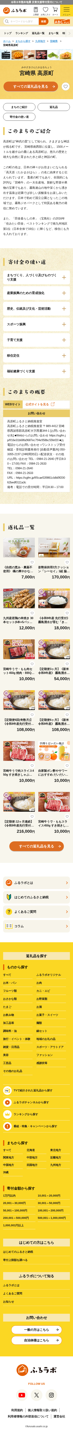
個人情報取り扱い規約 (42, 1410)
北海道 (31, 1150)
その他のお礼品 (12, 1071)
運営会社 (59, 1416)
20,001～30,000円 (14, 1203)
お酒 (39, 1006)
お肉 (39, 982)
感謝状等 (41, 1063)
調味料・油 (10, 1030)
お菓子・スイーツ (47, 1014)
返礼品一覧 (38, 33)
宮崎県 (54, 41)
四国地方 (32, 1164)
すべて (7, 974)
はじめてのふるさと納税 (18, 1251)
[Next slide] (69, 33)
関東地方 (8, 1157)
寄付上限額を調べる (15, 1260)
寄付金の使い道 (19, 116)
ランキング (21, 33)
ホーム (7, 41)
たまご (7, 1006)
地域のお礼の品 (45, 1038)
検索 (43, 21)
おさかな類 (10, 998)
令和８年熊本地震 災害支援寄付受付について (36, 2)
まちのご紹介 (19, 107)
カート (55, 14)
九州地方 (40, 41)
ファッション (44, 1055)
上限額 (36, 14)
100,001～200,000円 (50, 1210)
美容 (6, 1055)
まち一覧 (53, 33)
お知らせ (8, 1301)
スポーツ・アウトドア (50, 1046)
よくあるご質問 (12, 1293)
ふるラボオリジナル (48, 974)
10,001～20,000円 (49, 1195)
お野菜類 (41, 998)
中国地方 (8, 1164)
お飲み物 (8, 1014)
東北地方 (55, 1150)
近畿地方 (55, 1157)
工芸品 (7, 1063)
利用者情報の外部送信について (28, 1416)
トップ (7, 33)
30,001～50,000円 (49, 1203)
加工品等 (8, 1022)
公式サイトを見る (37, 404)
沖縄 (6, 1172)
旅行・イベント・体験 (16, 1038)
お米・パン (10, 982)
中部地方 (32, 1157)
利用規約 (17, 1410)
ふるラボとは (11, 1285)
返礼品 (54, 107)
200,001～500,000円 (16, 1217)
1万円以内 (9, 1195)
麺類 (39, 1022)
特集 (65, 33)
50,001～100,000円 (15, 1210)
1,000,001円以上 (13, 1225)
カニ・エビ (43, 990)
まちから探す (23, 41)
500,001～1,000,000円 (52, 1217)
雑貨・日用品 (11, 1046)
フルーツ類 (10, 990)
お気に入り (45, 14)
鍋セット (41, 1030)
